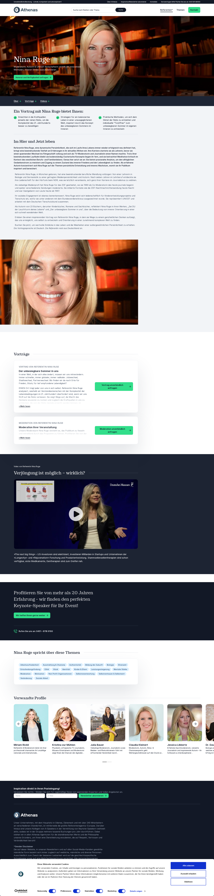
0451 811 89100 (194, 2)
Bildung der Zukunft (94, 665)
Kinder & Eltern (80, 669)
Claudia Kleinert (138, 744)
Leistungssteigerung (100, 669)
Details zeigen (136, 891)
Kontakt (194, 10)
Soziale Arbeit (42, 678)
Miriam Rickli (21, 744)
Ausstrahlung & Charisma (54, 665)
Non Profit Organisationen (60, 674)
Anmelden (153, 2)
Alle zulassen (188, 865)
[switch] (76, 891)
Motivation (39, 674)
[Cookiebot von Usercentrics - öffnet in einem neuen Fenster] (21, 891)
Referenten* (166, 10)
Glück (55, 669)
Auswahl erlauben (188, 874)
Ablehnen (188, 882)
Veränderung (26, 678)
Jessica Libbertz (177, 744)
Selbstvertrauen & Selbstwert (112, 674)
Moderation (25, 674)
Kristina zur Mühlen (63, 744)
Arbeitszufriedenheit (29, 665)
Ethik (47, 669)
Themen (180, 10)
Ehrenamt (122, 665)
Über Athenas (112, 2)
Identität (66, 669)
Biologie (110, 665)
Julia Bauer (97, 744)
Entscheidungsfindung (30, 669)
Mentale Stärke (120, 669)
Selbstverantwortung (85, 674)
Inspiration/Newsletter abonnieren (133, 2)
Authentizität (75, 665)
